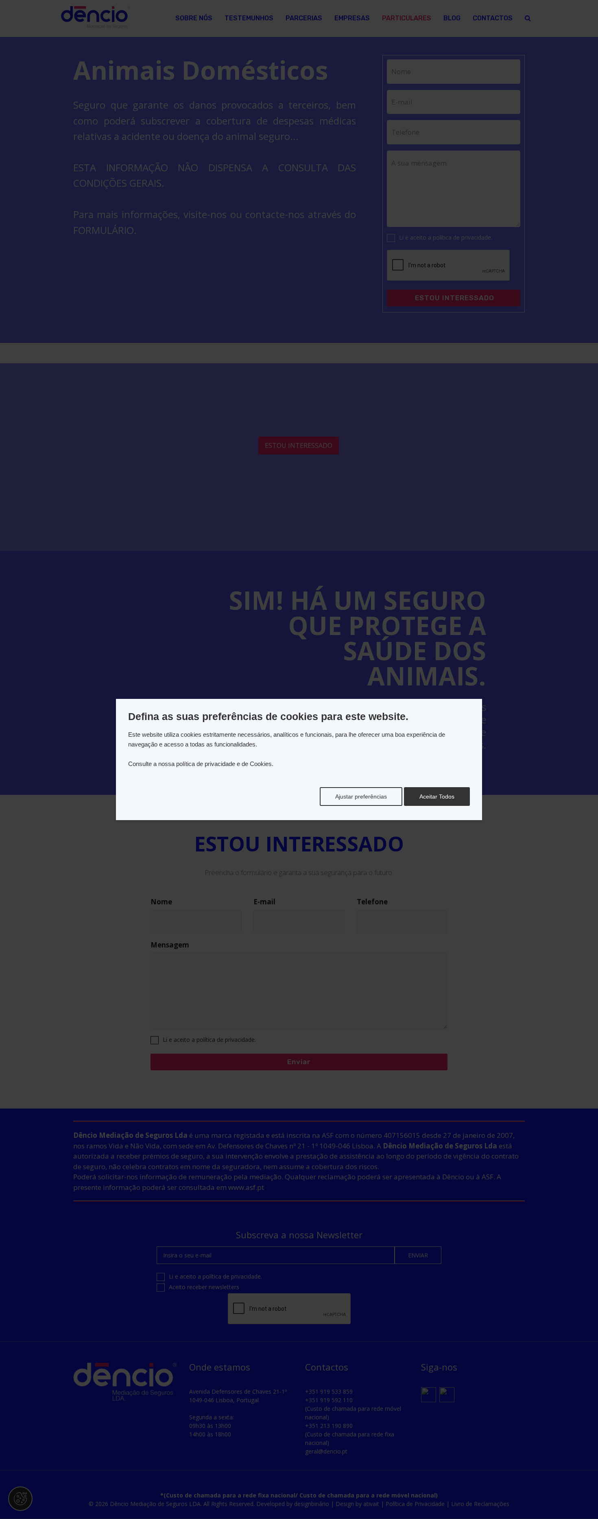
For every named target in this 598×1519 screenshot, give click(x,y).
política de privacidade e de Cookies (224, 763)
